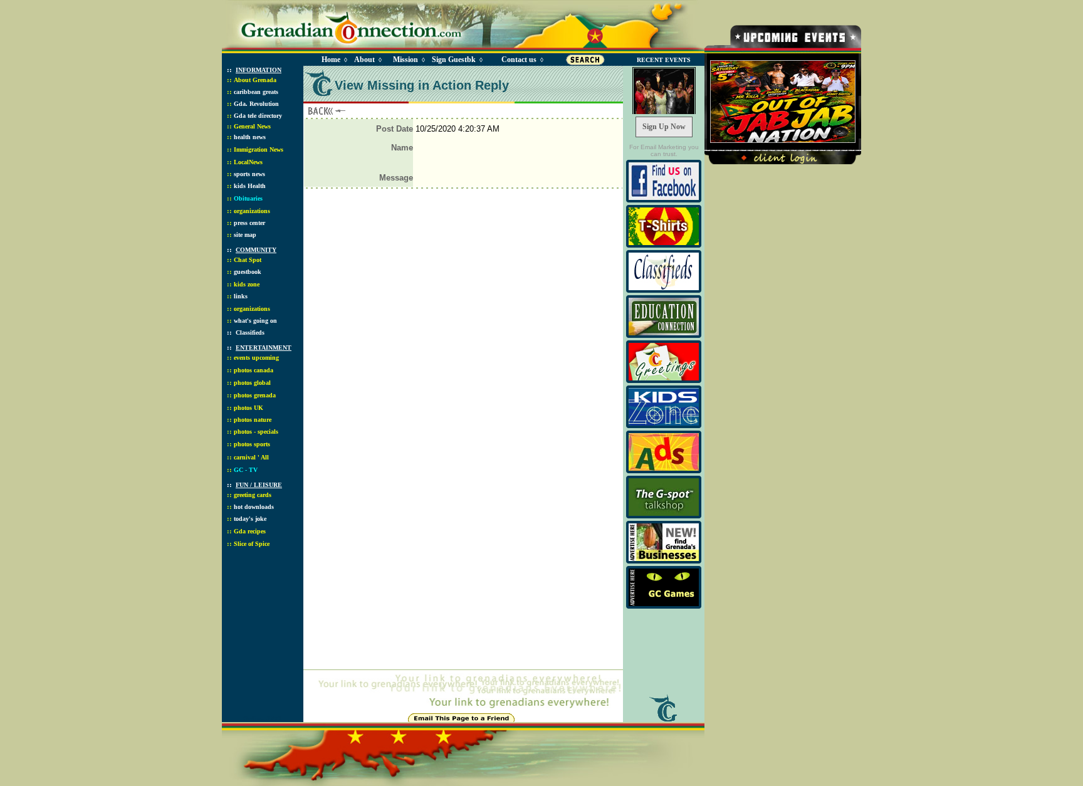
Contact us (518, 59)
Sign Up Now (664, 126)
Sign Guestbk (456, 59)
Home (331, 59)
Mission (405, 59)
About (364, 59)
